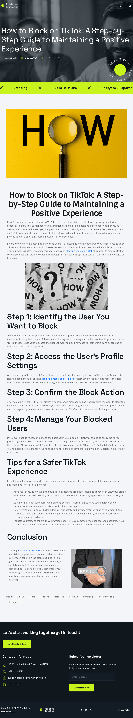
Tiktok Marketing (106, 597)
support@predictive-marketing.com (27, 677)
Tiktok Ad (44, 597)
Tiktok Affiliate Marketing (81, 597)
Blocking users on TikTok (79, 251)
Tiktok (32, 597)
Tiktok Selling (15, 602)
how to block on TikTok (30, 550)
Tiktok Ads (59, 597)
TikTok (47, 57)
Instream (20, 597)
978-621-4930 (15, 671)
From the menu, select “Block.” (58, 378)
